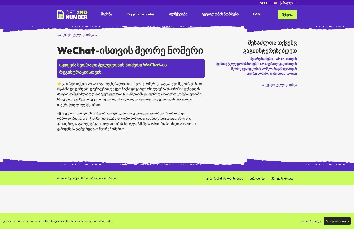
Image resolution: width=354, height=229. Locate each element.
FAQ (257, 14)
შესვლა (287, 15)
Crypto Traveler (140, 14)
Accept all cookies (337, 221)
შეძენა (106, 14)
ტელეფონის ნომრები (220, 14)
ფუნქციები (178, 14)
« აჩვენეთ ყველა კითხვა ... (77, 35)
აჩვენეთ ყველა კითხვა (279, 85)
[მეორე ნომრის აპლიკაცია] (72, 14)
